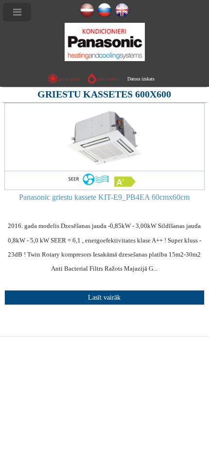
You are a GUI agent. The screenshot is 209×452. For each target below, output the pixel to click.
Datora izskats (141, 78)
